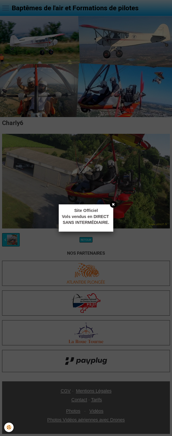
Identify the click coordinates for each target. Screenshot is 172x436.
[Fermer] (113, 204)
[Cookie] (9, 427)
